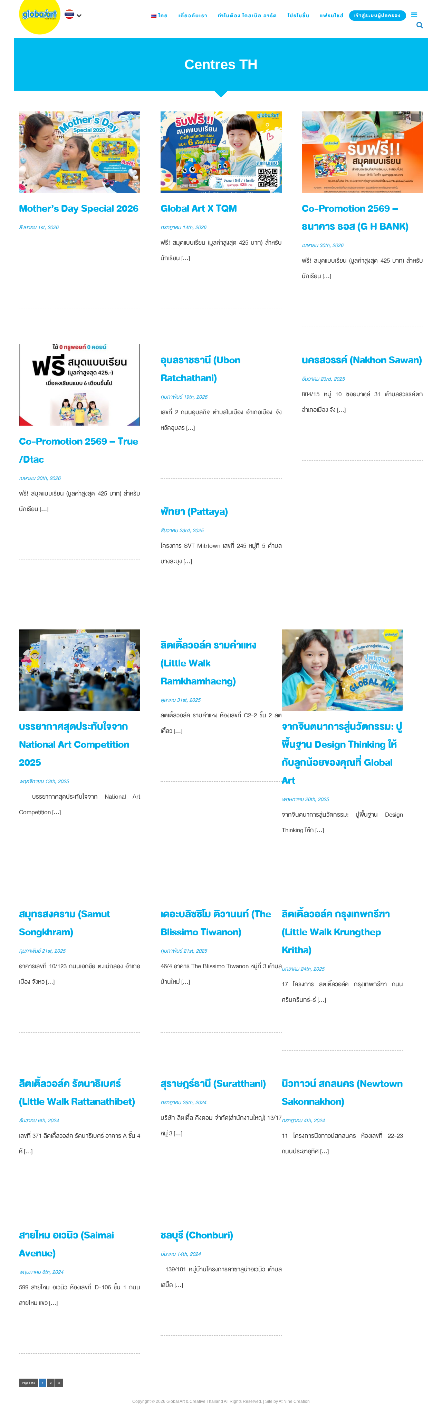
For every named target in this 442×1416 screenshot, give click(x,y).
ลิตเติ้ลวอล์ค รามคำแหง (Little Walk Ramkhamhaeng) (209, 663)
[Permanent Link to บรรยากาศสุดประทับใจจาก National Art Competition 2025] (79, 669)
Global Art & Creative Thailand (194, 1401)
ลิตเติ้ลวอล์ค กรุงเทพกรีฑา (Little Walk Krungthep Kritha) (336, 932)
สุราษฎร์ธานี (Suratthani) (213, 1083)
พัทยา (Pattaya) (194, 511)
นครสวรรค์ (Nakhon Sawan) (362, 360)
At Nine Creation (294, 1401)
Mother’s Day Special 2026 (78, 208)
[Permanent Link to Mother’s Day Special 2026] (79, 151)
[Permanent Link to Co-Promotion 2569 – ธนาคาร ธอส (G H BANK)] (362, 151)
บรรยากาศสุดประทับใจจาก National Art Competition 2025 (74, 744)
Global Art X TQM (199, 208)
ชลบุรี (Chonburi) (197, 1235)
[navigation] (74, 15)
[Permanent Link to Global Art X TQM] (221, 151)
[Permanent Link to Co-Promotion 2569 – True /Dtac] (79, 384)
